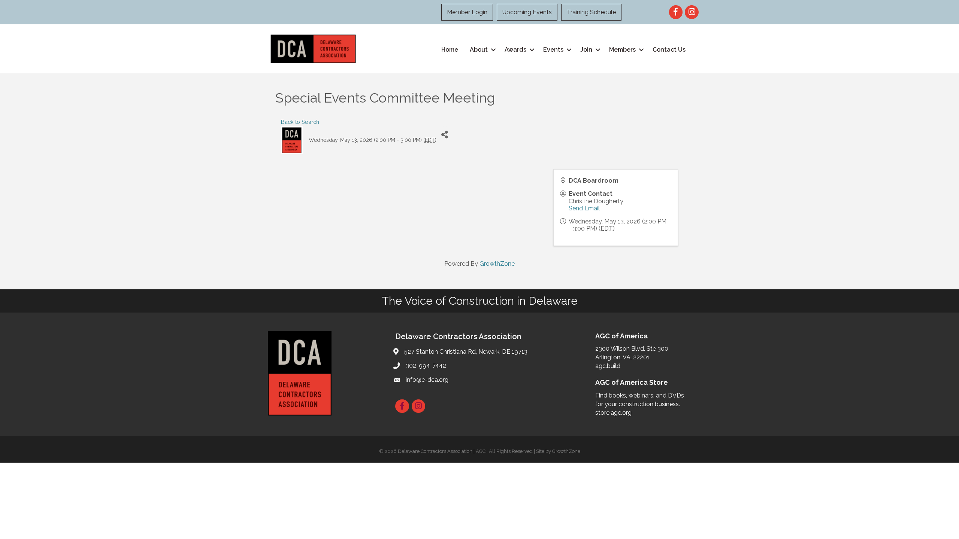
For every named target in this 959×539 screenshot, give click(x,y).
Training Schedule (591, 12)
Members (622, 49)
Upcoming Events (527, 12)
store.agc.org (613, 412)
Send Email (584, 208)
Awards (515, 49)
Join (586, 49)
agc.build (607, 365)
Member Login (467, 12)
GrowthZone (497, 263)
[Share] (444, 134)
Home (449, 49)
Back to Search (300, 122)
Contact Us (669, 49)
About (479, 49)
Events (553, 49)
